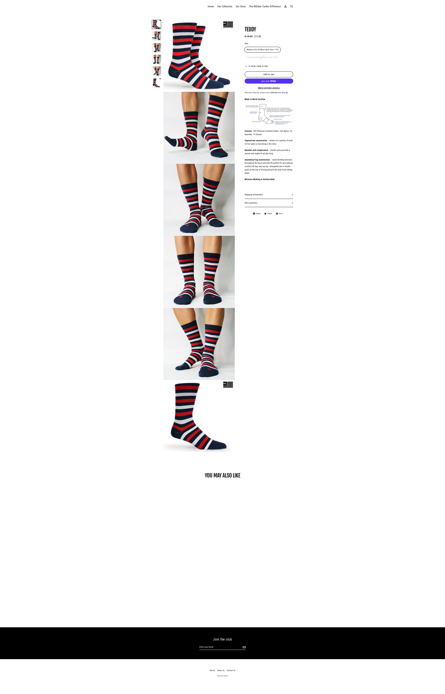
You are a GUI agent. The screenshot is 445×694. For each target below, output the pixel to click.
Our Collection (224, 6)
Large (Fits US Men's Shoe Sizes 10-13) (262, 57)
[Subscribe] (244, 647)
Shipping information (254, 194)
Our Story (241, 6)
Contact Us (231, 670)
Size (246, 43)
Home (211, 6)
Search (212, 670)
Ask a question (251, 203)
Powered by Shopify (222, 676)
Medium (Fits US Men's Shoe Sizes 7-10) (262, 50)
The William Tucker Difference (265, 6)
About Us (220, 670)
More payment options (269, 87)
